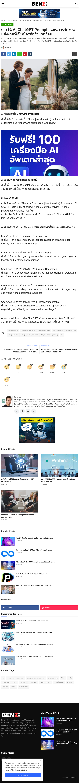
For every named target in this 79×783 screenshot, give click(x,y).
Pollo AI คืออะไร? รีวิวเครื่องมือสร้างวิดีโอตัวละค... (32, 574)
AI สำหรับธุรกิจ (23, 687)
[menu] (2, 3)
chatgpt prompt (13, 335)
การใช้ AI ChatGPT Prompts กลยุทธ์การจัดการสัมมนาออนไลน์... (58, 480)
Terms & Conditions (69, 778)
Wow (6, 385)
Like (6, 372)
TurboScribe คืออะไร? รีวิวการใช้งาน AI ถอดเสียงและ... (34, 550)
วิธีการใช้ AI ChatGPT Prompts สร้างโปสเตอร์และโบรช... (35, 586)
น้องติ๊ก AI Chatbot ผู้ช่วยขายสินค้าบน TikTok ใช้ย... (32, 621)
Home (3, 20)
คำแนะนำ (70, 682)
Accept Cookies (22, 775)
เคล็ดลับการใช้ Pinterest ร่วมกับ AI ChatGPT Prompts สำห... (17, 480)
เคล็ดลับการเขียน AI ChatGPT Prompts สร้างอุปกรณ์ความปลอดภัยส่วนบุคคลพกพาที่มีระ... (20, 351)
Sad (63, 372)
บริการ (13, 687)
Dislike (18, 372)
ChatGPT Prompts (12, 20)
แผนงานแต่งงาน (13, 331)
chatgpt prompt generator (29, 335)
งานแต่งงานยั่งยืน (71, 331)
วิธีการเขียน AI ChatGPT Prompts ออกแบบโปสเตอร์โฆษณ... (35, 562)
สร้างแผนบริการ (58, 331)
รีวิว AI (63, 678)
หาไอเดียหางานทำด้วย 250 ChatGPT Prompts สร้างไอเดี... (35, 644)
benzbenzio (18, 397)
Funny (41, 372)
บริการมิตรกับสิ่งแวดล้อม (28, 331)
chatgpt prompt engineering (49, 335)
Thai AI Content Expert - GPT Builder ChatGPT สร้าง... (34, 633)
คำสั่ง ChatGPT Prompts (10, 682)
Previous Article (32, 346)
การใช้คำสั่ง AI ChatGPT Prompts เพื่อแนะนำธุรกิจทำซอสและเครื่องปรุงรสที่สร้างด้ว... (59, 351)
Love (29, 372)
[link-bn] (39, 13)
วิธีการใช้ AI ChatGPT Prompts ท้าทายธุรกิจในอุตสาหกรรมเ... (18, 516)
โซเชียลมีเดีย (32, 682)
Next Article (45, 346)
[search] (76, 3)
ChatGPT (5, 687)
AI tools (23, 682)
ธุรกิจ (70, 678)
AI (61, 335)
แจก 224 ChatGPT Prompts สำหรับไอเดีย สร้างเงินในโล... (35, 656)
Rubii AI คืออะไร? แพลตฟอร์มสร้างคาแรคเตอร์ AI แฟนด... (34, 538)
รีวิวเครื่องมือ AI (59, 682)
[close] (40, 761)
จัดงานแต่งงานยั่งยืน (44, 331)
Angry (52, 372)
